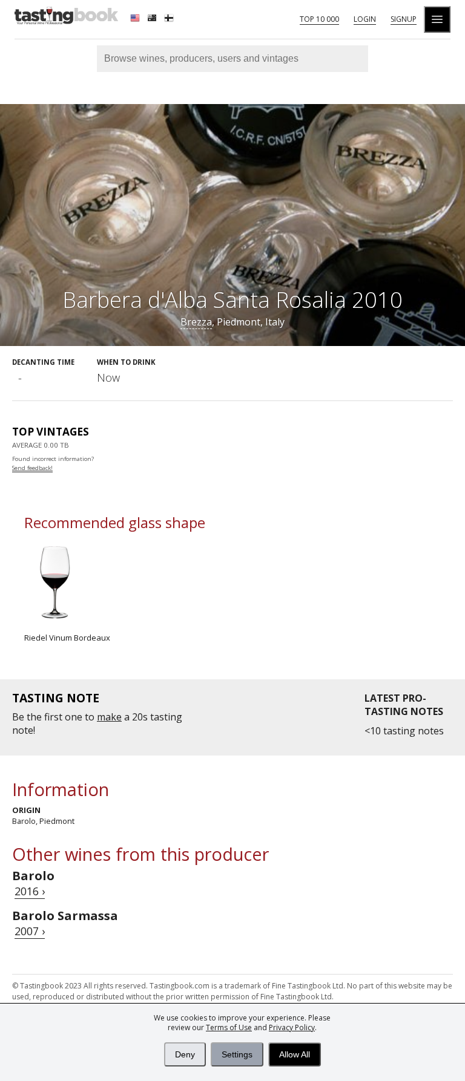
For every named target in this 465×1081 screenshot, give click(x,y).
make (109, 716)
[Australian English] (153, 19)
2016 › (30, 891)
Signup (404, 19)
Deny (185, 1054)
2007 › (30, 931)
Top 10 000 (319, 19)
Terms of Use (229, 1027)
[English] (136, 19)
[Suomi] (170, 19)
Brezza (196, 321)
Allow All (294, 1054)
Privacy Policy (292, 1027)
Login (365, 19)
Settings (237, 1054)
